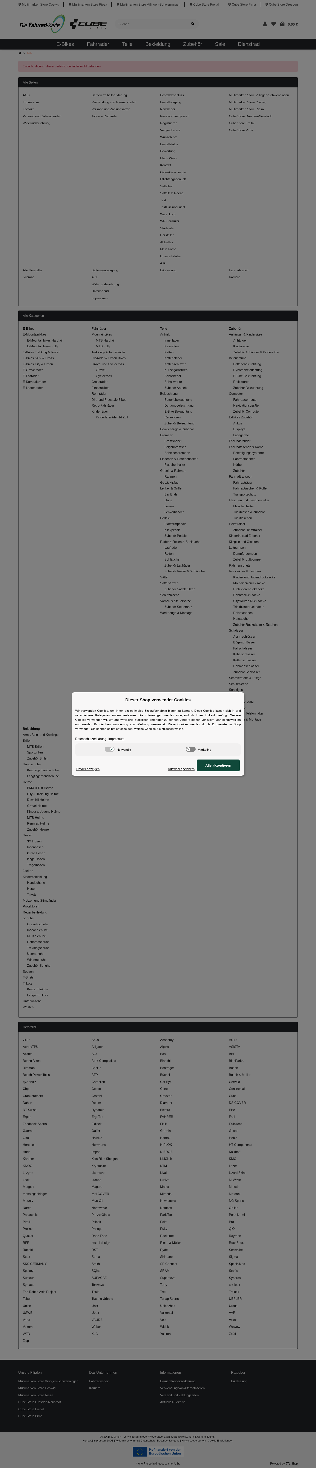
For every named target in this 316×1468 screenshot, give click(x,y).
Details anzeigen (88, 769)
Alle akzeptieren (218, 765)
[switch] (110, 749)
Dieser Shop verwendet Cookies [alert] (158, 699)
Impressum (116, 739)
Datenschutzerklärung (90, 739)
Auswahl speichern (181, 769)
